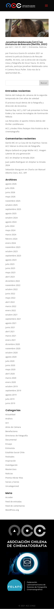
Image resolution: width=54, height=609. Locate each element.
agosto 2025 (10, 213)
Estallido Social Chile (15, 452)
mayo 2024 (10, 230)
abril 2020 (10, 373)
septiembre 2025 (13, 209)
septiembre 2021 (13, 319)
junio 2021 (10, 327)
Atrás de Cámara (13, 427)
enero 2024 (10, 243)
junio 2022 (10, 293)
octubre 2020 (11, 352)
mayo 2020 (10, 369)
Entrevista (33, 47)
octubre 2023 (11, 251)
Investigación (11, 465)
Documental (11, 439)
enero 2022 (10, 310)
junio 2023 (10, 268)
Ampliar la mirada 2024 (23, 157)
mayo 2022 (10, 297)
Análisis (9, 418)
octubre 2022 (11, 289)
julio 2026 (9, 188)
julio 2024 (9, 226)
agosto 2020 (10, 357)
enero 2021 (10, 340)
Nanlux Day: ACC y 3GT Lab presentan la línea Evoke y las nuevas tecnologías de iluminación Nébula (26, 113)
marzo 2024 (10, 234)
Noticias (43, 47)
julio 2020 (9, 361)
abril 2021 (10, 331)
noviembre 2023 (12, 247)
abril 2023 (10, 276)
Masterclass (10, 469)
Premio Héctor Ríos (14, 477)
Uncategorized (12, 486)
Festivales (9, 456)
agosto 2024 (10, 222)
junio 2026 (10, 192)
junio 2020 (10, 365)
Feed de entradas (13, 501)
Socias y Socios (12, 482)
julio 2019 (9, 399)
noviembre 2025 (12, 201)
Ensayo (8, 444)
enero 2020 (10, 382)
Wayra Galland (12, 150)
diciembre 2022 (12, 281)
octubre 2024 (11, 217)
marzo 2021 (10, 335)
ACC (11, 47)
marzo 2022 (10, 306)
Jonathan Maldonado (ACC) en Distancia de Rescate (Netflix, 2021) (26, 43)
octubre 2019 (11, 386)
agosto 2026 (10, 184)
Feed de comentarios (15, 506)
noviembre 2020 (12, 348)
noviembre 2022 (12, 285)
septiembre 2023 (13, 255)
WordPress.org (12, 510)
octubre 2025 (11, 205)
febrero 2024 (11, 238)
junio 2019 (10, 403)
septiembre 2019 (13, 390)
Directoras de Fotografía (16, 435)
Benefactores (11, 431)
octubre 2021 (11, 314)
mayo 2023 (10, 272)
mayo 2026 (10, 196)
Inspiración (10, 460)
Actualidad (10, 414)
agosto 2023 (10, 260)
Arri (7, 423)
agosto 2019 (10, 394)
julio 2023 (9, 264)
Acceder (9, 497)
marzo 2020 (10, 378)
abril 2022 (10, 302)
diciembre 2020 (12, 344)
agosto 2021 (10, 323)
